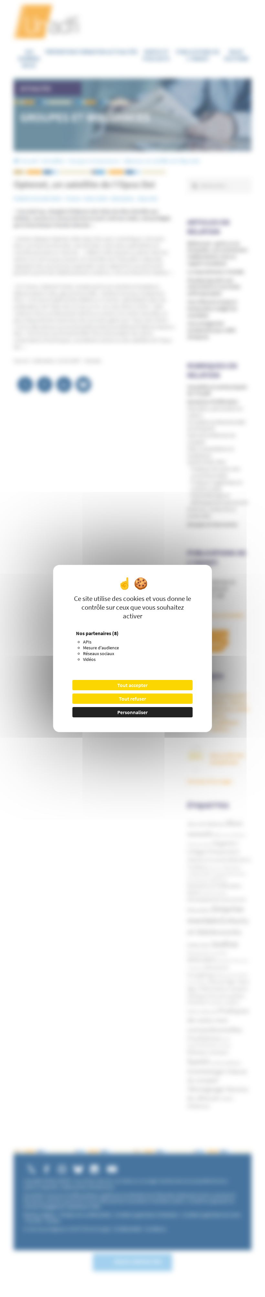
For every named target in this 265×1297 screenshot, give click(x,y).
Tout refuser (132, 698)
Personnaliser (132, 712)
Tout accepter (132, 685)
